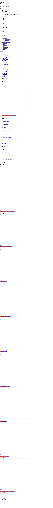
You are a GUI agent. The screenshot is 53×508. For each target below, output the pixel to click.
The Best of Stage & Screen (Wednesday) (5, 121)
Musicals (3, 113)
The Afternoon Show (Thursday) (5, 386)
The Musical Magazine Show (4, 456)
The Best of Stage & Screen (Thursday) (6, 246)
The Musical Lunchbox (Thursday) (5, 316)
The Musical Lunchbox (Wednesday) (5, 130)
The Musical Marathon (4, 134)
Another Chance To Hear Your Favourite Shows (9, 115)
